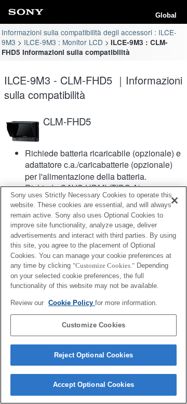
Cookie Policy (71, 303)
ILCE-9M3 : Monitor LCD (63, 42)
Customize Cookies (93, 325)
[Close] (174, 200)
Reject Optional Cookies (93, 355)
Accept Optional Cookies (93, 384)
